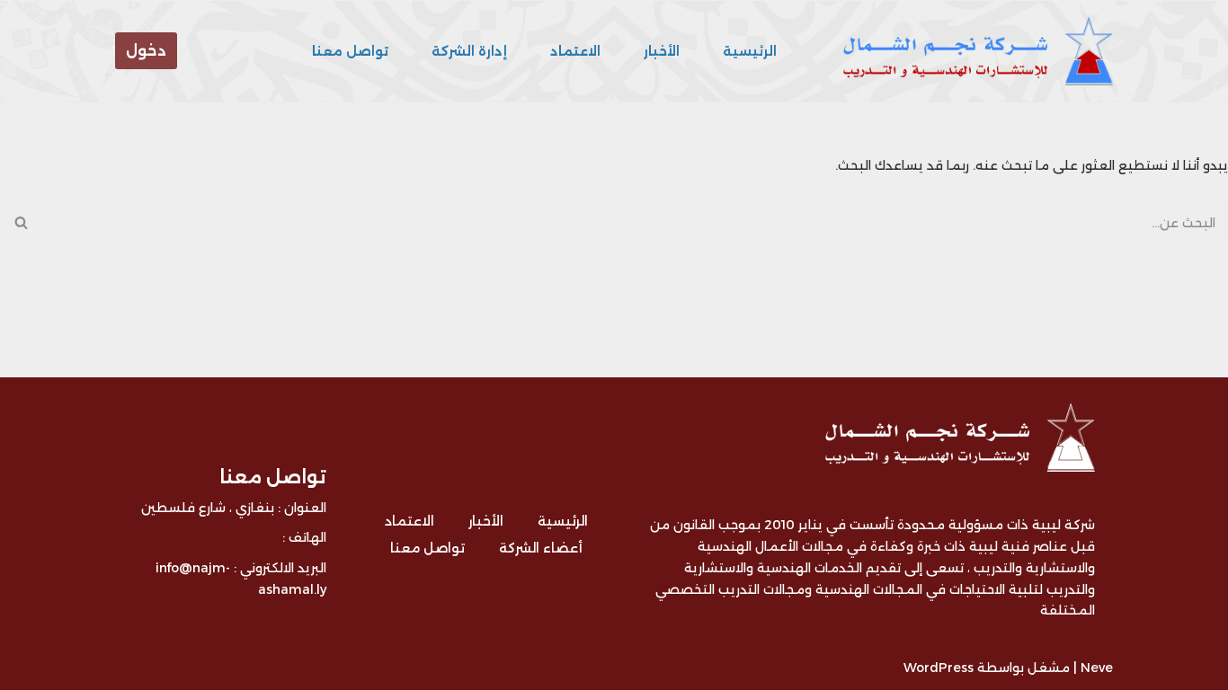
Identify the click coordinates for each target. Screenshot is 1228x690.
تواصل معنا (350, 51)
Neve (1097, 667)
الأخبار (662, 51)
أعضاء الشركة (541, 548)
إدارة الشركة (469, 51)
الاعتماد (575, 51)
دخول (146, 50)
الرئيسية (750, 51)
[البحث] (20, 223)
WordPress (938, 667)
